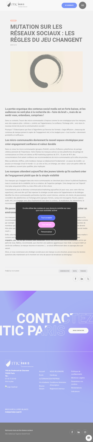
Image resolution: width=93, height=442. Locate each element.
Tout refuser (46, 225)
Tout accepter (46, 218)
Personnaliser (46, 232)
